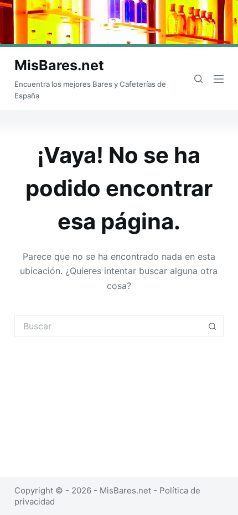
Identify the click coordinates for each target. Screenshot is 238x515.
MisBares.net (59, 65)
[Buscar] (198, 79)
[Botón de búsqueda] (212, 326)
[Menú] (219, 79)
